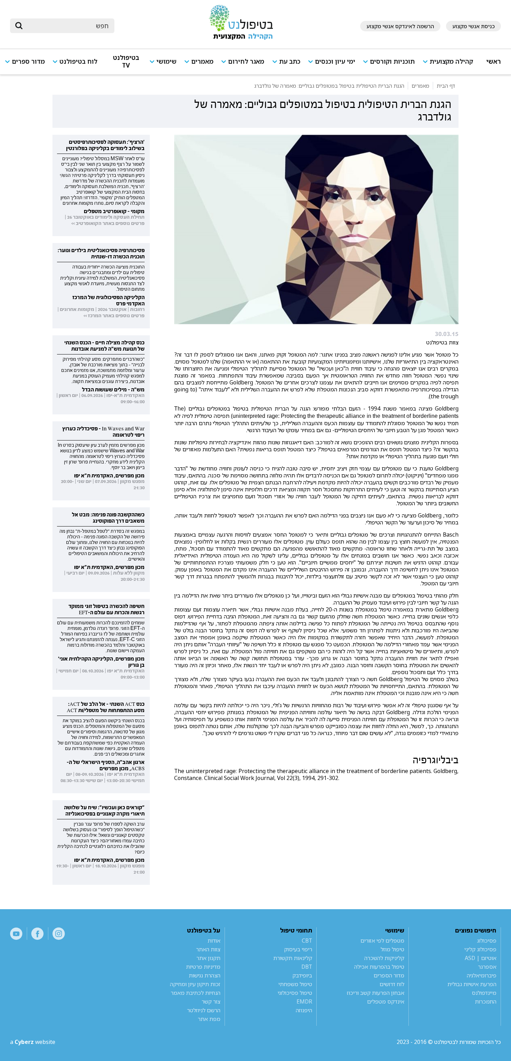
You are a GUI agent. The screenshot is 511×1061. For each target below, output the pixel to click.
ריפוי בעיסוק (298, 949)
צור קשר (211, 1001)
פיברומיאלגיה (481, 975)
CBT (307, 940)
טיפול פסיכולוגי (295, 992)
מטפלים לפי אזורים (382, 940)
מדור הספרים (389, 975)
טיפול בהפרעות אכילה (379, 966)
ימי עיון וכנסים (335, 61)
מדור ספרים (28, 61)
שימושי (166, 61)
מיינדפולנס (484, 992)
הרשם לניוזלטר (203, 1010)
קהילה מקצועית (451, 61)
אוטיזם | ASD (480, 957)
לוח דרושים (392, 984)
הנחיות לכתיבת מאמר (195, 992)
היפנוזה (304, 1010)
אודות (214, 940)
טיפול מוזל (392, 949)
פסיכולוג (486, 940)
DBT (306, 966)
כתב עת (289, 61)
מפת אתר (209, 1018)
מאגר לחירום (246, 61)
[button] (450, 64)
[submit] (18, 26)
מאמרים (202, 61)
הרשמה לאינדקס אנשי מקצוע (400, 26)
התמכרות (485, 1001)
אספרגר (487, 966)
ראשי (493, 61)
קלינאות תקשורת (292, 957)
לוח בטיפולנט (78, 61)
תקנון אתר (208, 957)
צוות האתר (208, 949)
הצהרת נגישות (204, 975)
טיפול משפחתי (295, 984)
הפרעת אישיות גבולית (471, 984)
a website (32, 1042)
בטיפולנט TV (126, 61)
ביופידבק (302, 975)
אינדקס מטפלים (385, 1001)
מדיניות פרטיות (203, 966)
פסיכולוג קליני (480, 949)
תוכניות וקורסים (392, 61)
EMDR (304, 1001)
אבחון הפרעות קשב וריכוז (375, 992)
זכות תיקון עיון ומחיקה (195, 984)
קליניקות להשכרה (384, 957)
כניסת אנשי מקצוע (473, 26)
